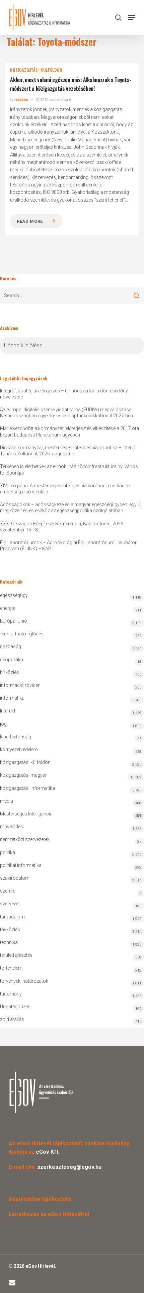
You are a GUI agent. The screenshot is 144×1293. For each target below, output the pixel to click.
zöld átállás (12, 1019)
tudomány (11, 994)
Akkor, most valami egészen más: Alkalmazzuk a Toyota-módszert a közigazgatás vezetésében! (70, 84)
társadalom (12, 916)
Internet (7, 710)
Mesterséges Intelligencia (70, 814)
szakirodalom (14, 878)
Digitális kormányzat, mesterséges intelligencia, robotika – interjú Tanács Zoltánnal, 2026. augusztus (67, 450)
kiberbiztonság (15, 736)
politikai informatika (21, 865)
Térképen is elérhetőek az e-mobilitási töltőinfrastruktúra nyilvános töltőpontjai (69, 469)
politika (7, 852)
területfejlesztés (16, 955)
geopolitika (11, 659)
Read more (30, 221)
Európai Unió (13, 621)
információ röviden (20, 685)
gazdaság (10, 646)
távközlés (10, 929)
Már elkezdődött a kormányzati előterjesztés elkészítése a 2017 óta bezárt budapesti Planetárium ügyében (69, 431)
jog (3, 724)
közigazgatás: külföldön (36, 70)
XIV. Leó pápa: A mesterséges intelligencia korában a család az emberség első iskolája (65, 488)
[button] (131, 17)
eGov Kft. (48, 1152)
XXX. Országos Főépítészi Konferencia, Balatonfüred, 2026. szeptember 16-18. (62, 526)
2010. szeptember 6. (56, 100)
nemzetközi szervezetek (25, 839)
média (6, 801)
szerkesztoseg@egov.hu (69, 1167)
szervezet (10, 903)
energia (7, 608)
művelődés (11, 826)
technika (9, 942)
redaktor (21, 100)
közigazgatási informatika (27, 788)
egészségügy (14, 595)
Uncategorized (15, 1006)
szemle (7, 891)
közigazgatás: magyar (23, 775)
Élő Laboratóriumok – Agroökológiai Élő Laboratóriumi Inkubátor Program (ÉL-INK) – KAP (68, 545)
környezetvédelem (19, 749)
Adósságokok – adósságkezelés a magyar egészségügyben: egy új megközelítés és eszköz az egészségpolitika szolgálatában (70, 507)
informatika (12, 698)
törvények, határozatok (24, 981)
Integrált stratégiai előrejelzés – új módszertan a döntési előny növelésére (64, 393)
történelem (11, 968)
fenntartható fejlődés (22, 633)
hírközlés (9, 672)
